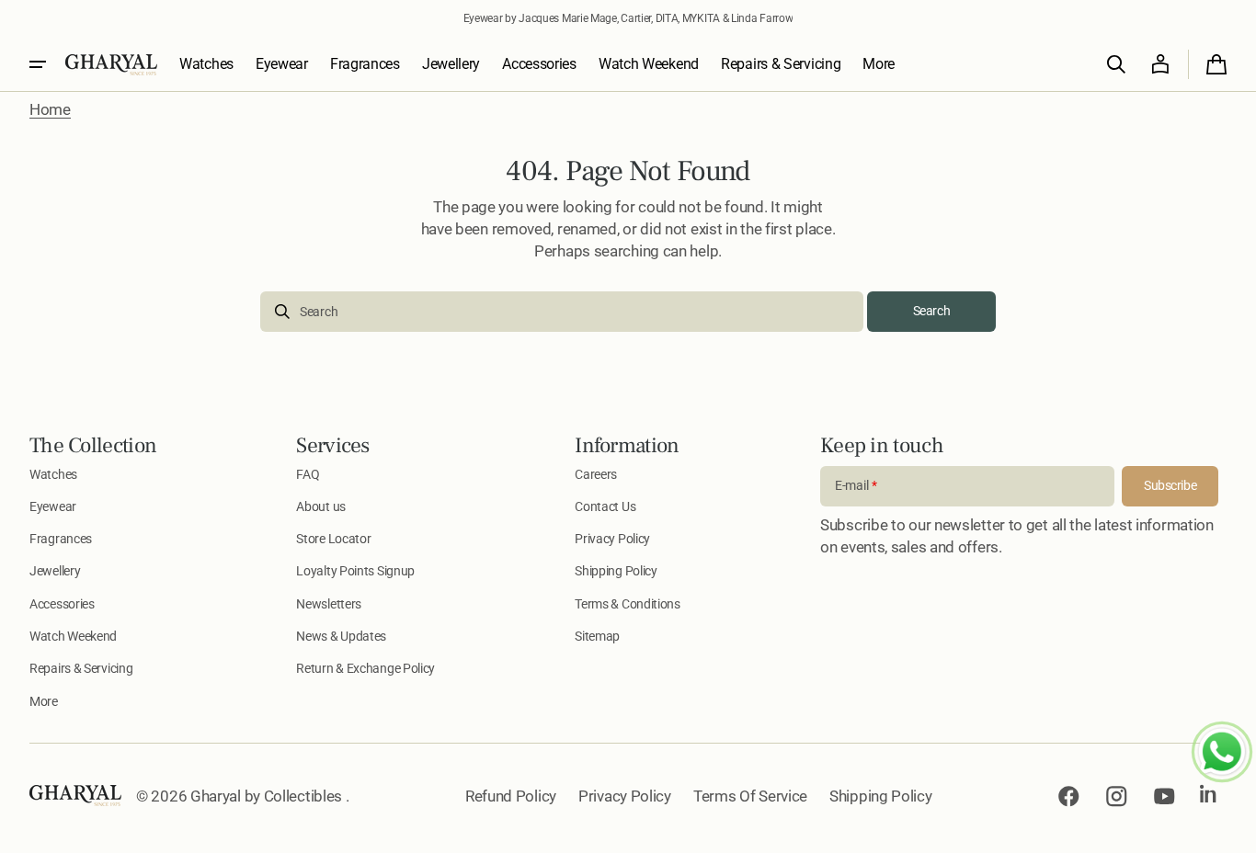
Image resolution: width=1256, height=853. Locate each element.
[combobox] (561, 311)
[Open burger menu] (37, 64)
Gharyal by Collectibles (268, 796)
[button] (1116, 64)
